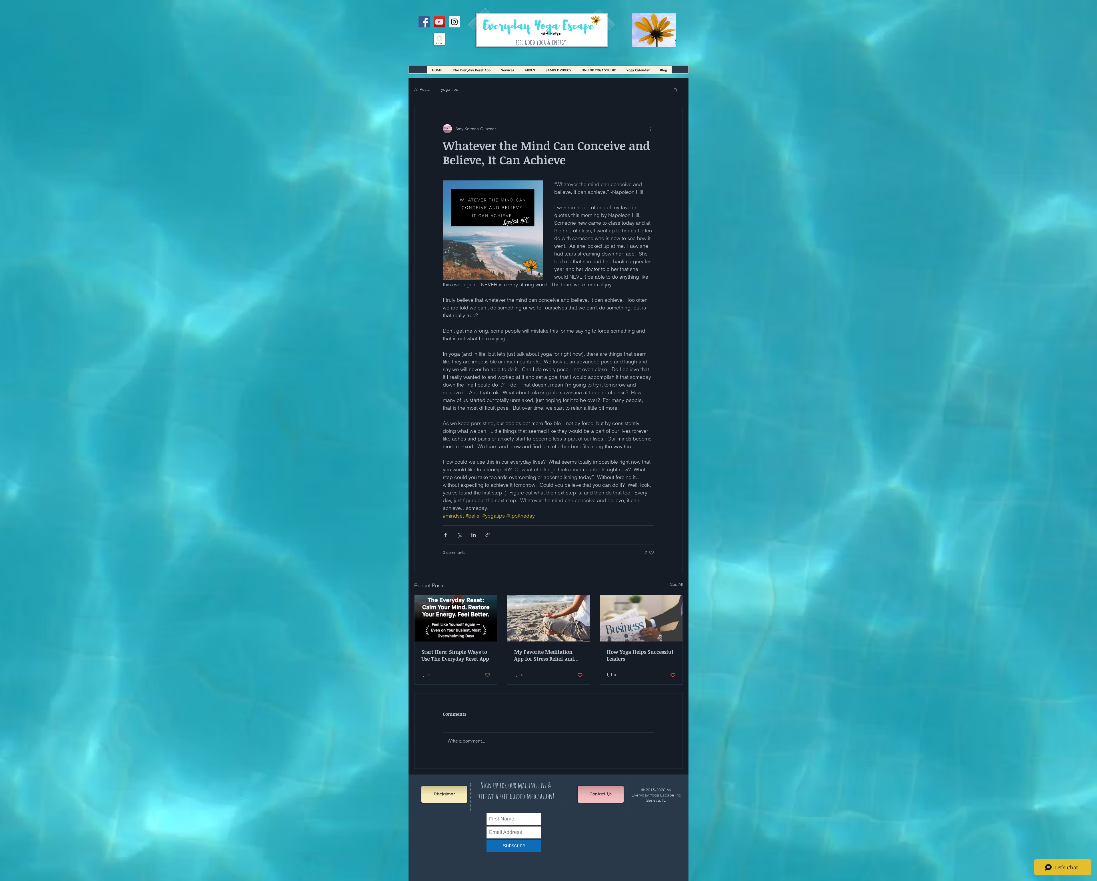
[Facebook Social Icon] (424, 21)
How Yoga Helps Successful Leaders (640, 655)
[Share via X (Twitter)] (459, 535)
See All (676, 584)
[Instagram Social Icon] (454, 21)
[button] (675, 89)
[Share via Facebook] (445, 535)
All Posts (422, 89)
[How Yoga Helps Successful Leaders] (641, 618)
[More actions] (650, 128)
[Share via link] (487, 535)
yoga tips (449, 89)
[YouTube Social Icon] (439, 21)
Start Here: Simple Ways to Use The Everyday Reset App (455, 655)
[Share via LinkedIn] (473, 535)
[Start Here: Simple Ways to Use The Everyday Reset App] (456, 618)
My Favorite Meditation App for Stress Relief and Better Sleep (544, 655)
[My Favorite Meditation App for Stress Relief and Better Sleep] (548, 618)
